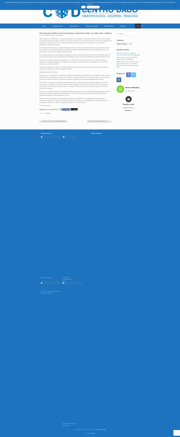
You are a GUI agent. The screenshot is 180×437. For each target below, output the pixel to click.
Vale (83, 7)
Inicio (44, 26)
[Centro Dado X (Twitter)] (133, 74)
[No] (178, 5)
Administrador (59, 35)
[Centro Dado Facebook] (128, 74)
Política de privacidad (101, 429)
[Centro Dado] (90, 11)
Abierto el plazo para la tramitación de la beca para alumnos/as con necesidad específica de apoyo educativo (127, 63)
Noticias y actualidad (92, 26)
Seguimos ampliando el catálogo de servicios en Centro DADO (126, 54)
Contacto (122, 26)
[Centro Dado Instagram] (119, 79)
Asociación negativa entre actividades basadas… (53, 121)
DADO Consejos (109, 26)
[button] (138, 26)
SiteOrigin (93, 433)
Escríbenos (128, 110)
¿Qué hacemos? (74, 26)
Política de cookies (93, 7)
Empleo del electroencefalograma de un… (99, 121)
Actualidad (47, 113)
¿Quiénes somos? (57, 26)
